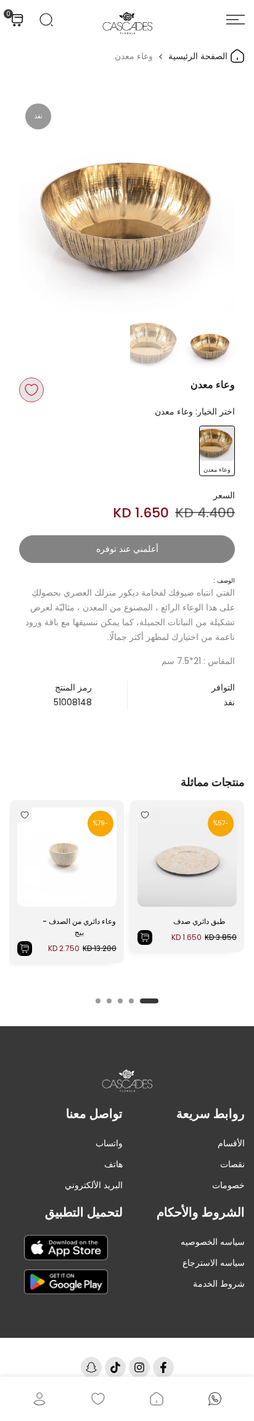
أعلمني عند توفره (127, 549)
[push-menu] (235, 19)
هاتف (113, 1164)
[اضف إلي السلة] (144, 937)
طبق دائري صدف (199, 921)
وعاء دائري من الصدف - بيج (79, 926)
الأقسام (231, 1143)
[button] (31, 390)
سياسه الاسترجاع (213, 1263)
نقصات (232, 1164)
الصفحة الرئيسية (199, 56)
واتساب (109, 1143)
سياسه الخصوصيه (213, 1242)
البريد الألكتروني (94, 1185)
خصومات (228, 1185)
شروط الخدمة (219, 1283)
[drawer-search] (46, 19)
